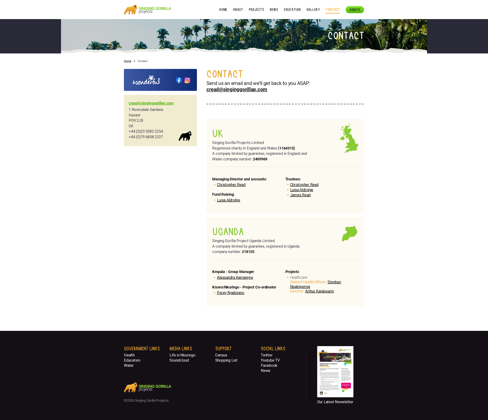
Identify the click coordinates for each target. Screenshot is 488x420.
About (238, 9)
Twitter (266, 355)
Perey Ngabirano (230, 292)
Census (221, 355)
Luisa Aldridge (228, 200)
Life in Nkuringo (182, 355)
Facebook (269, 365)
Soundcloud (179, 360)
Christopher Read (231, 184)
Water (129, 365)
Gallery (313, 9)
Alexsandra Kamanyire (235, 277)
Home (223, 9)
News (274, 9)
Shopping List (226, 360)
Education (292, 9)
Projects (256, 9)
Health (129, 355)
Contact (333, 9)
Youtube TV (270, 360)
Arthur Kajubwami (319, 291)
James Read (300, 195)
